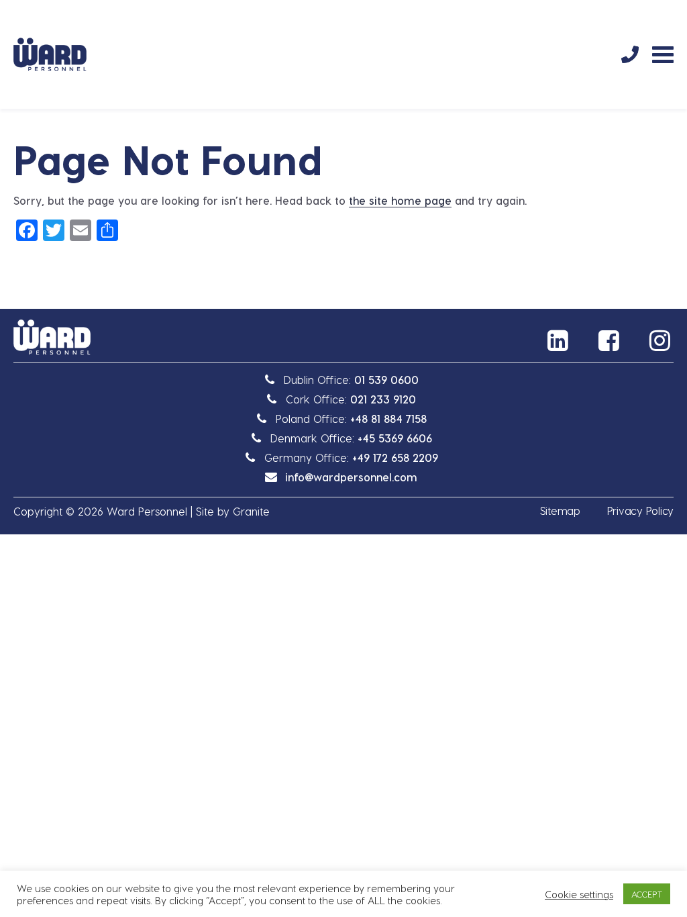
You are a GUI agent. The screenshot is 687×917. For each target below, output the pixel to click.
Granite (251, 511)
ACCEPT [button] (646, 894)
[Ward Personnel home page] (50, 54)
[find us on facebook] (610, 340)
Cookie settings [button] (579, 894)
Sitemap (560, 510)
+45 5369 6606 (395, 438)
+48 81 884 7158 (388, 418)
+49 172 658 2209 (395, 457)
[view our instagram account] (661, 340)
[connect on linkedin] (559, 340)
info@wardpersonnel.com (351, 477)
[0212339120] (630, 54)
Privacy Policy (640, 510)
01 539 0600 (386, 379)
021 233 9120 (383, 399)
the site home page (400, 200)
